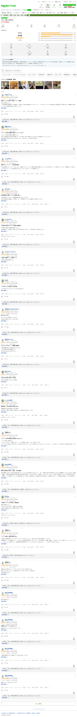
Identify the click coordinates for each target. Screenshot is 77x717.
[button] (5, 85)
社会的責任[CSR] (21, 713)
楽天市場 (65, 1)
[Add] (74, 18)
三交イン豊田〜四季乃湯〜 (7, 20)
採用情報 (28, 713)
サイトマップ (51, 1)
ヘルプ (38, 1)
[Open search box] (3, 70)
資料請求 (38, 713)
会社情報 (4, 713)
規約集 (33, 713)
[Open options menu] (75, 94)
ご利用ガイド (44, 1)
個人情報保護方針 (11, 713)
